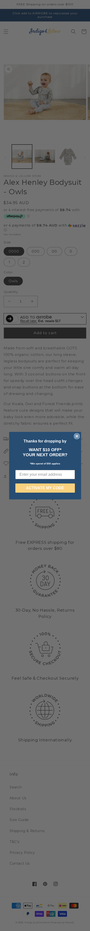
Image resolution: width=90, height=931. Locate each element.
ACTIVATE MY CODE (45, 488)
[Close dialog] (76, 436)
